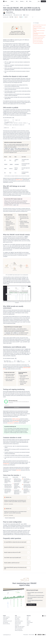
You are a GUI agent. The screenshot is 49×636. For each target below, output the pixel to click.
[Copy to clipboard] (29, 124)
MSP (27, 1)
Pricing (30, 1)
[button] (17, 407)
